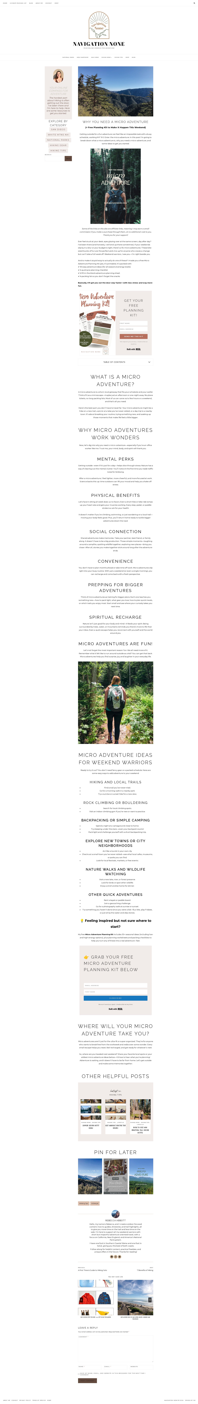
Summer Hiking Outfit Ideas (91, 1126)
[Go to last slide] (81, 1299)
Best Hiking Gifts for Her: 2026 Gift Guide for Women (96, 1317)
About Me (39, 3)
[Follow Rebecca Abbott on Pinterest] (119, 1257)
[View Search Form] (194, 3)
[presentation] (91, 1109)
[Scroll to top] (194, 1398)
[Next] (150, 1299)
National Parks (68, 57)
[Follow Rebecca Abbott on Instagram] (115, 1257)
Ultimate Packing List (18, 3)
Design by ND (190, 1400)
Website (134, 1366)
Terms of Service (39, 1400)
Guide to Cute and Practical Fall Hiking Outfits (140, 1130)
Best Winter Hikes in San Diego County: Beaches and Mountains (135, 1318)
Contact (48, 3)
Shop (56, 3)
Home (5, 3)
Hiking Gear (86, 1122)
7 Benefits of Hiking (145, 1269)
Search (48, 154)
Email (108, 1366)
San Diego (95, 57)
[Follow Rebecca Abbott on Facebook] (111, 1257)
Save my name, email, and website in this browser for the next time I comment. (113, 1374)
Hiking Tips (119, 57)
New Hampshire (82, 57)
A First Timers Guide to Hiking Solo (92, 1269)
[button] (90, 1176)
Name (82, 1366)
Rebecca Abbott (115, 1220)
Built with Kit (134, 349)
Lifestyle (120, 1122)
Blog (31, 3)
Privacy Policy (25, 1400)
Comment (84, 1337)
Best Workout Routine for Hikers (115, 1126)
